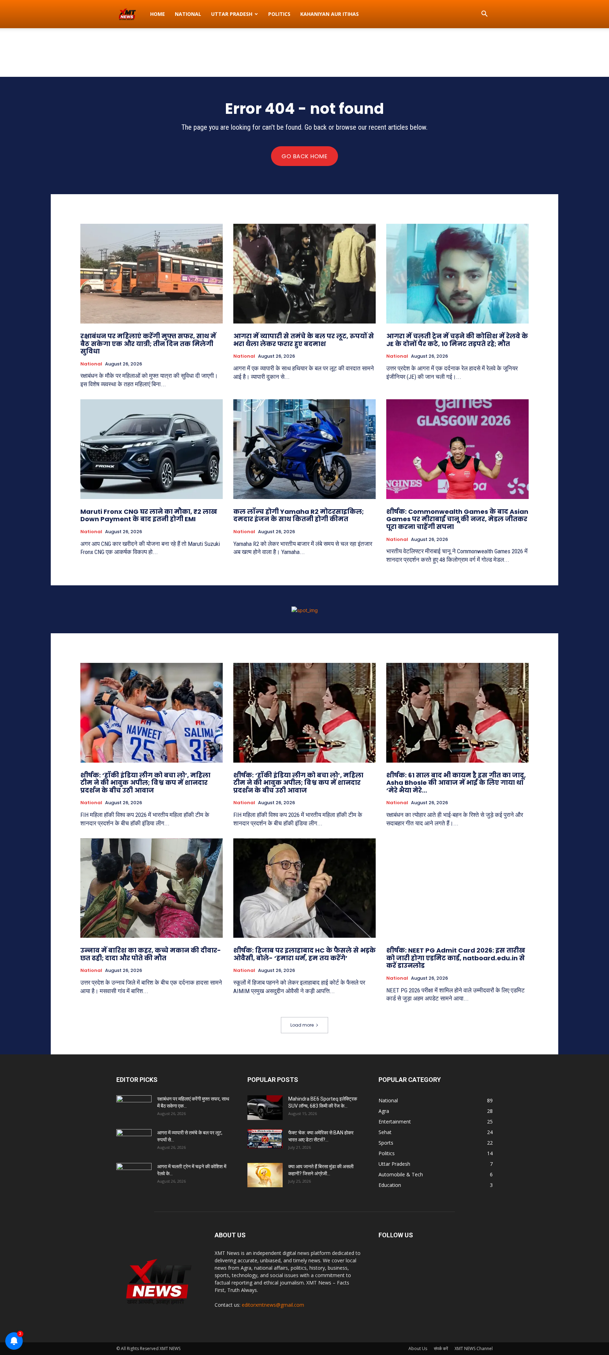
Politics (279, 14)
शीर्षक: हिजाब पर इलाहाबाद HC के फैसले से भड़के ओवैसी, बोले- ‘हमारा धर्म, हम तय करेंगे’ (304, 954)
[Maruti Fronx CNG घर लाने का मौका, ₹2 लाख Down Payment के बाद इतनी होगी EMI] (151, 449)
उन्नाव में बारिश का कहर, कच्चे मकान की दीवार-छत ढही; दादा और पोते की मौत (150, 954)
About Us (417, 1348)
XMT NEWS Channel (474, 1348)
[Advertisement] (304, 52)
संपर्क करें (441, 1348)
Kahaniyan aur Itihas (329, 14)
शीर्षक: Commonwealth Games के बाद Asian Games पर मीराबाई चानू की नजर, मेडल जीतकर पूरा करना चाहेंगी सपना (457, 519)
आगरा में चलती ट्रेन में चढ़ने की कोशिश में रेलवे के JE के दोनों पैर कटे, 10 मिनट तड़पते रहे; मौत (457, 340)
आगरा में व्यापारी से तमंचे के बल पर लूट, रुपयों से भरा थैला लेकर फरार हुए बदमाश (303, 340)
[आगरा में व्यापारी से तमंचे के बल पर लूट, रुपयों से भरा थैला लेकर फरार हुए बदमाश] (304, 274)
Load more (302, 1025)
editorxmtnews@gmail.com (273, 1304)
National (188, 14)
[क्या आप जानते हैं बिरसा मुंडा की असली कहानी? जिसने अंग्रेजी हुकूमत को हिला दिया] (265, 1175)
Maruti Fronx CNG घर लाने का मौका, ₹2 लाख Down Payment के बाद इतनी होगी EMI (148, 515)
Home (157, 14)
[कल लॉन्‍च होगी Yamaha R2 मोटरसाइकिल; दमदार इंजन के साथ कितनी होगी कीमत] (304, 449)
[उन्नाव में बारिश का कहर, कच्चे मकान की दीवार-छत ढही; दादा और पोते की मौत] (151, 888)
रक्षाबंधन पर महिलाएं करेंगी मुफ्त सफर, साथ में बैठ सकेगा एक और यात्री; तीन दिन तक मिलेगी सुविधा (148, 344)
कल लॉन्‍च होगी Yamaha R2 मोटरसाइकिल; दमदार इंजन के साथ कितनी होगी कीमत (298, 515)
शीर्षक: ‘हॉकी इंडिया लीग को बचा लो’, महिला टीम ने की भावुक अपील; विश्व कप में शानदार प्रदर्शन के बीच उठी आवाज (145, 783)
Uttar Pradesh (231, 14)
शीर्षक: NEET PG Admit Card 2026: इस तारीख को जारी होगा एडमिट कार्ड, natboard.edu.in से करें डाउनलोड (455, 958)
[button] (484, 14)
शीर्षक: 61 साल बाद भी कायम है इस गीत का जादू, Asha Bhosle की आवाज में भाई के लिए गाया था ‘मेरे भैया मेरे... (456, 783)
